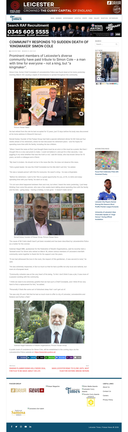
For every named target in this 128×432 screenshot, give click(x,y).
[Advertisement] (107, 116)
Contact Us (107, 391)
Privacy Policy (108, 400)
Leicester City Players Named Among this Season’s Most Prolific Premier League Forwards (107, 204)
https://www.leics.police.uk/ (45, 352)
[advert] (64, 13)
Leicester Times (16, 51)
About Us (106, 387)
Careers (105, 395)
